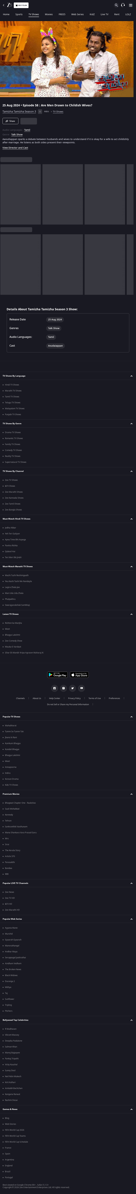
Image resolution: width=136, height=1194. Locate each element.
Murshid (9, 933)
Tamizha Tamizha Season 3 (19, 110)
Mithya (8, 987)
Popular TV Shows (11, 717)
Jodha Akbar (10, 527)
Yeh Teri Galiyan (12, 533)
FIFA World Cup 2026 (14, 1130)
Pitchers (8, 1011)
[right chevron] (3, 193)
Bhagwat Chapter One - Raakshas (20, 802)
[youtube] (80, 688)
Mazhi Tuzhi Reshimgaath (17, 575)
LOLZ (128, 14)
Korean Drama (12, 779)
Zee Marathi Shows (14, 491)
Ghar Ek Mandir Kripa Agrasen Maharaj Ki (24, 652)
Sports (19, 14)
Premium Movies (11, 794)
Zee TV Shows (11, 480)
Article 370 (10, 856)
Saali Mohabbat (12, 808)
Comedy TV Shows (13, 450)
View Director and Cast (15, 146)
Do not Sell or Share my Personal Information (67, 704)
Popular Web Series (12, 919)
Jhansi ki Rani (11, 737)
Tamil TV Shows (12, 396)
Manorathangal (12, 945)
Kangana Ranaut (12, 1094)
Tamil (27, 128)
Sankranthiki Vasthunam (16, 826)
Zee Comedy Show (13, 640)
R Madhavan (10, 1028)
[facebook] (53, 688)
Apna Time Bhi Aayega (15, 539)
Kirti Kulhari (10, 1082)
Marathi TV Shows (13, 390)
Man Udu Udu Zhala (14, 593)
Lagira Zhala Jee (12, 587)
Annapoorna (10, 767)
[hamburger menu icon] (130, 5)
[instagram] (62, 688)
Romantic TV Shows (14, 438)
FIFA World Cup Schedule (16, 1141)
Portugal (9, 1177)
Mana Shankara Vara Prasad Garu (20, 832)
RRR (6, 874)
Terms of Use (93, 698)
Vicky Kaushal (11, 1064)
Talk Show (17, 133)
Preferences (113, 698)
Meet (7, 629)
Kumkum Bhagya (13, 743)
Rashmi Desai (11, 1100)
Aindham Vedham (13, 963)
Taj (6, 993)
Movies (49, 14)
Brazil (7, 1171)
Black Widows (11, 975)
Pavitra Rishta (11, 545)
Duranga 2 (10, 981)
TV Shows (34, 14)
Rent (116, 14)
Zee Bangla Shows (13, 509)
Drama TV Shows (13, 432)
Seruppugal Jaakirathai (15, 957)
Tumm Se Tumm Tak (14, 731)
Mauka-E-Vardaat (13, 646)
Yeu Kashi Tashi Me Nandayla (18, 581)
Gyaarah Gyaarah (13, 939)
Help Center (53, 698)
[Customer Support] (122, 5)
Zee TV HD (10, 898)
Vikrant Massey (12, 1034)
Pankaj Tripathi (12, 1058)
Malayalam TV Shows (15, 408)
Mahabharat (10, 725)
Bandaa (8, 868)
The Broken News (13, 969)
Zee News (9, 892)
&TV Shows (10, 486)
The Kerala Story (12, 850)
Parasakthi (10, 862)
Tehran (8, 820)
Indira (7, 773)
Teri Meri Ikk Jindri (13, 557)
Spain (7, 1153)
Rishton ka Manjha (13, 623)
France (8, 1147)
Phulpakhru (10, 599)
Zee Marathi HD (12, 909)
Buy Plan (22, 5)
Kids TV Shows (11, 784)
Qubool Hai (10, 551)
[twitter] (71, 688)
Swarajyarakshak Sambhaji (17, 605)
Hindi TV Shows (12, 384)
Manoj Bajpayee (12, 1052)
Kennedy (9, 814)
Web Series (77, 14)
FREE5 (62, 14)
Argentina (9, 1159)
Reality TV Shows (12, 456)
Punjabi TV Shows (13, 414)
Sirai (7, 844)
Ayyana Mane (11, 927)
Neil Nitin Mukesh (13, 1076)
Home (6, 14)
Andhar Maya (11, 951)
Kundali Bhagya (12, 749)
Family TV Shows (12, 444)
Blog (7, 1118)
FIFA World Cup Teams (15, 1135)
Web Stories (10, 1124)
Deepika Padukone (13, 1040)
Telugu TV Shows (12, 402)
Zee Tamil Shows (12, 503)
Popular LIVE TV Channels (15, 883)
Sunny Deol (10, 1070)
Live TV (104, 14)
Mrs (7, 838)
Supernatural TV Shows (15, 462)
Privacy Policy (73, 698)
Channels (19, 698)
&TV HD (8, 904)
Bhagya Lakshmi (12, 634)
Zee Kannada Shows (14, 497)
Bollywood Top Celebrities (15, 1020)
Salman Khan (11, 1046)
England (8, 1165)
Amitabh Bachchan (13, 1088)
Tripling (8, 1005)
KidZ (92, 14)
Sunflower (9, 999)
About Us (35, 698)
